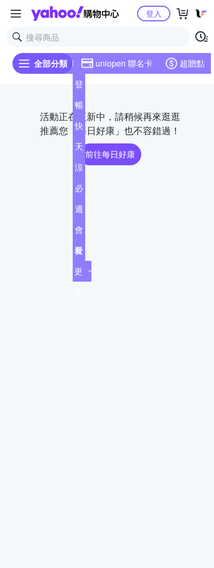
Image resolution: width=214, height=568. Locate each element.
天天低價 (79, 148)
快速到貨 (79, 128)
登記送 (79, 86)
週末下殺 (79, 211)
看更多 (78, 271)
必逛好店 (79, 190)
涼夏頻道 (79, 169)
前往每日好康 (110, 154)
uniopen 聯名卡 (124, 63)
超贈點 (192, 63)
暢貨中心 (79, 107)
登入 (154, 13)
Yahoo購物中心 (75, 13)
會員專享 (79, 231)
